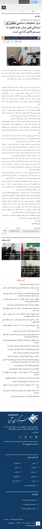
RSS (18, 523)
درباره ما (35, 523)
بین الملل (33, 472)
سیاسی (34, 463)
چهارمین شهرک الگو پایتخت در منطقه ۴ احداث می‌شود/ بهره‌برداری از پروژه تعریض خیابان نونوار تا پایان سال (21, 294)
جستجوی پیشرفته (32, 525)
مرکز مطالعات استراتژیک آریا (29, 500)
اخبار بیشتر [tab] (21, 280)
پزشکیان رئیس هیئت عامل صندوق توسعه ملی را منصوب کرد (23, 305)
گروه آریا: (35, 494)
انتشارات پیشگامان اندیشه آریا (29, 509)
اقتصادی (33, 468)
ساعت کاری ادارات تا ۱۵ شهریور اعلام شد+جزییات (25, 381)
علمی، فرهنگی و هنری (30, 485)
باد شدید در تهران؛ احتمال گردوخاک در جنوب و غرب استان (23, 356)
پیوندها (11, 523)
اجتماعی (33, 476)
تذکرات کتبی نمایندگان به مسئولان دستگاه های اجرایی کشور (23, 349)
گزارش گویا (16, 481)
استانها (17, 468)
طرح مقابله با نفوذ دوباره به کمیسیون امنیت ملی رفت (25, 396)
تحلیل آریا (16, 463)
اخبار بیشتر (6, 240)
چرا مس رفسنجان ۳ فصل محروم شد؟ (29, 284)
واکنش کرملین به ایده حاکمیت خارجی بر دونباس (26, 331)
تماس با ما (26, 523)
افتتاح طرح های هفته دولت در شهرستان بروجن (26, 365)
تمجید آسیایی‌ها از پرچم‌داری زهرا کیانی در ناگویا (26, 353)
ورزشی (34, 481)
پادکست (17, 472)
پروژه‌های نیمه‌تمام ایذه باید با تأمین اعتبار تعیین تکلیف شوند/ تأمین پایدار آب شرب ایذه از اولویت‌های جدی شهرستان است (21, 361)
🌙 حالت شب (24, 2)
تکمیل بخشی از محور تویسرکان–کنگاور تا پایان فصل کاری (24, 369)
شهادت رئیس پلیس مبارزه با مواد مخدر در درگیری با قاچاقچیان (22, 378)
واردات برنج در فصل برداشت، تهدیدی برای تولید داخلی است (23, 346)
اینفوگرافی (16, 476)
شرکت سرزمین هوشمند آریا (29, 504)
